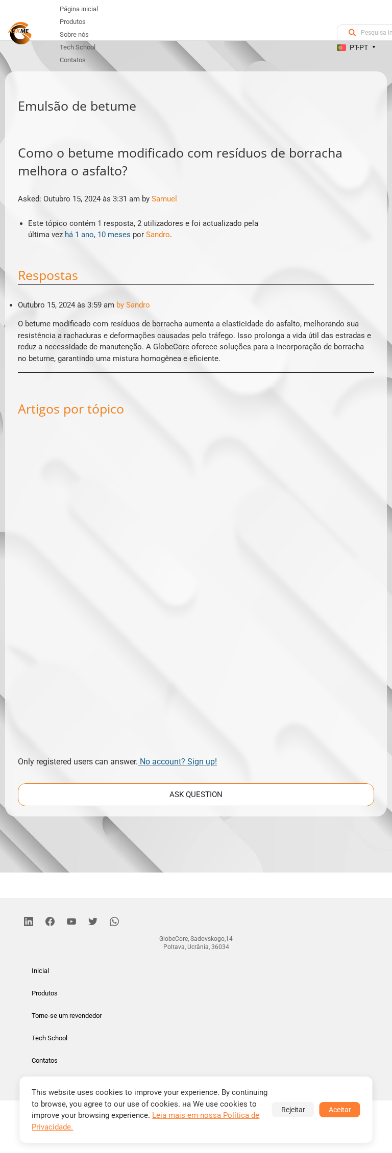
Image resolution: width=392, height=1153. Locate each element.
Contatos (45, 1060)
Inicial (40, 971)
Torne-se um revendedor (67, 1015)
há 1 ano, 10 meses (98, 234)
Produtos (45, 993)
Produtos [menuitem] (73, 21)
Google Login (196, 394)
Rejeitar (293, 1110)
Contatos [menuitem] (73, 60)
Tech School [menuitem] (77, 47)
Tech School (49, 1038)
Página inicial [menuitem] (79, 9)
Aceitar (340, 1110)
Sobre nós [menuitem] (74, 34)
